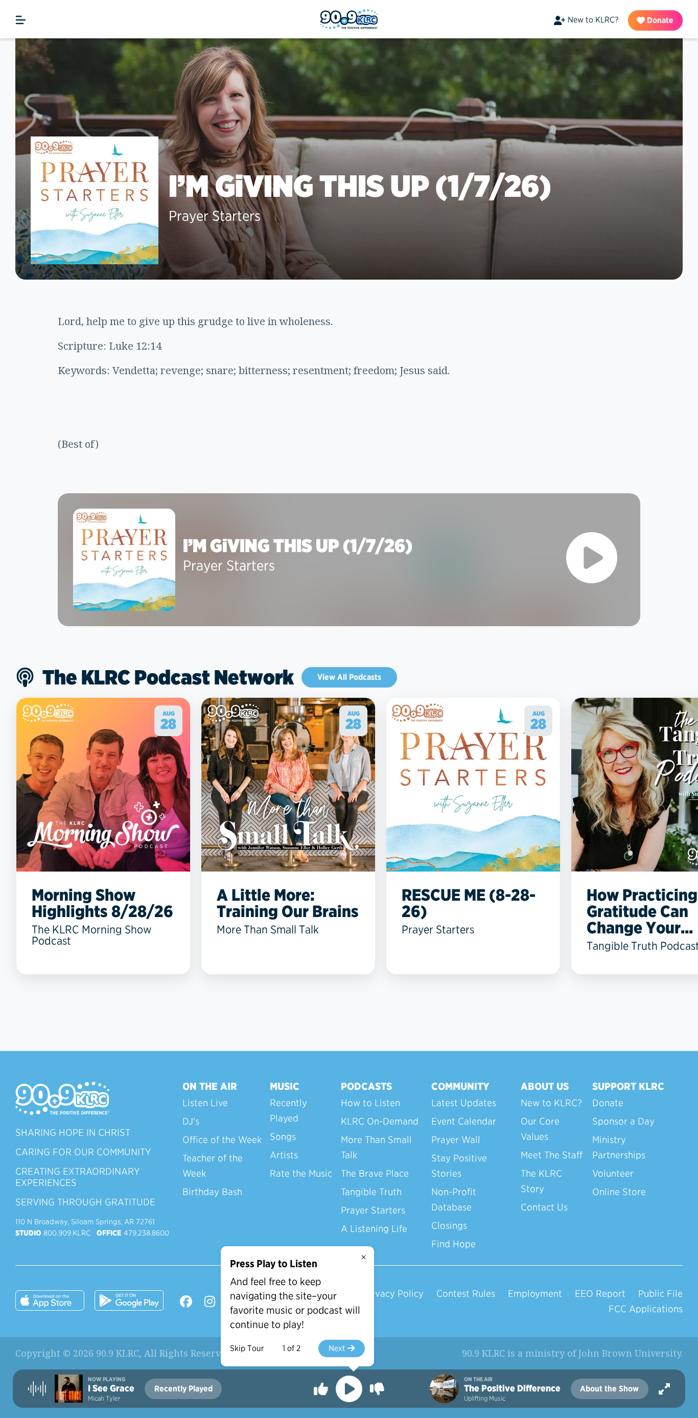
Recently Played (288, 1110)
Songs (283, 1136)
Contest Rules (465, 1293)
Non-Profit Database (453, 1199)
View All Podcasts (349, 677)
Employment (535, 1293)
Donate (659, 20)
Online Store (619, 1191)
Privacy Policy (393, 1293)
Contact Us (544, 1207)
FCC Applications (646, 1308)
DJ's (190, 1121)
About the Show (609, 1388)
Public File (660, 1293)
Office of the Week (222, 1139)
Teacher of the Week (212, 1166)
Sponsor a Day (623, 1121)
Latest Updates (463, 1102)
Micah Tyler (104, 1398)
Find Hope (453, 1244)
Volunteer (613, 1173)
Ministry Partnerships (618, 1147)
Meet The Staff (552, 1155)
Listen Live (205, 1102)
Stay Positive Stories (459, 1166)
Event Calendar (463, 1121)
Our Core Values (540, 1129)
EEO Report (600, 1293)
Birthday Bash (212, 1191)
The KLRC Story (541, 1181)
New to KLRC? (593, 20)
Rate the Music (301, 1173)
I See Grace (111, 1388)
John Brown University (629, 1353)
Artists (284, 1155)
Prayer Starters (215, 215)
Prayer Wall (455, 1139)
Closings (449, 1225)
